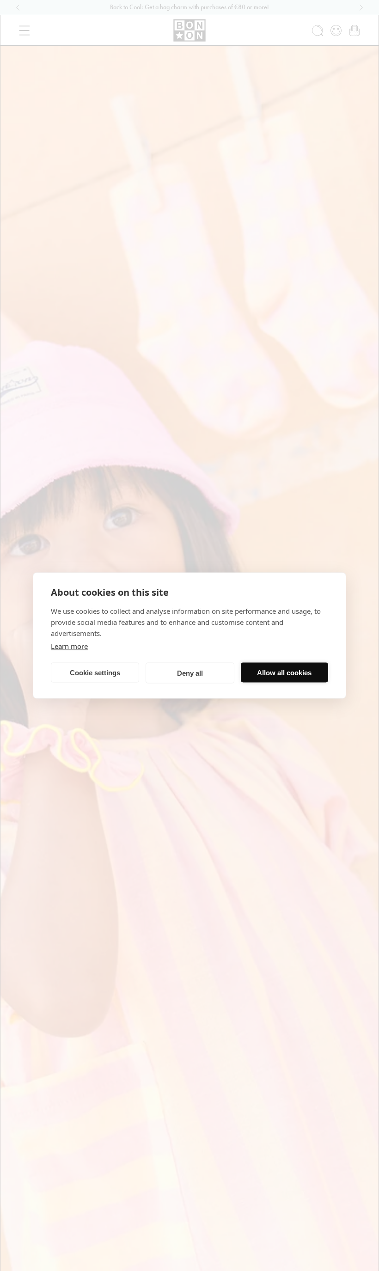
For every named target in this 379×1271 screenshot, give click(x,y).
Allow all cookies (284, 672)
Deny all (190, 673)
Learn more (69, 646)
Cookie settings (95, 672)
